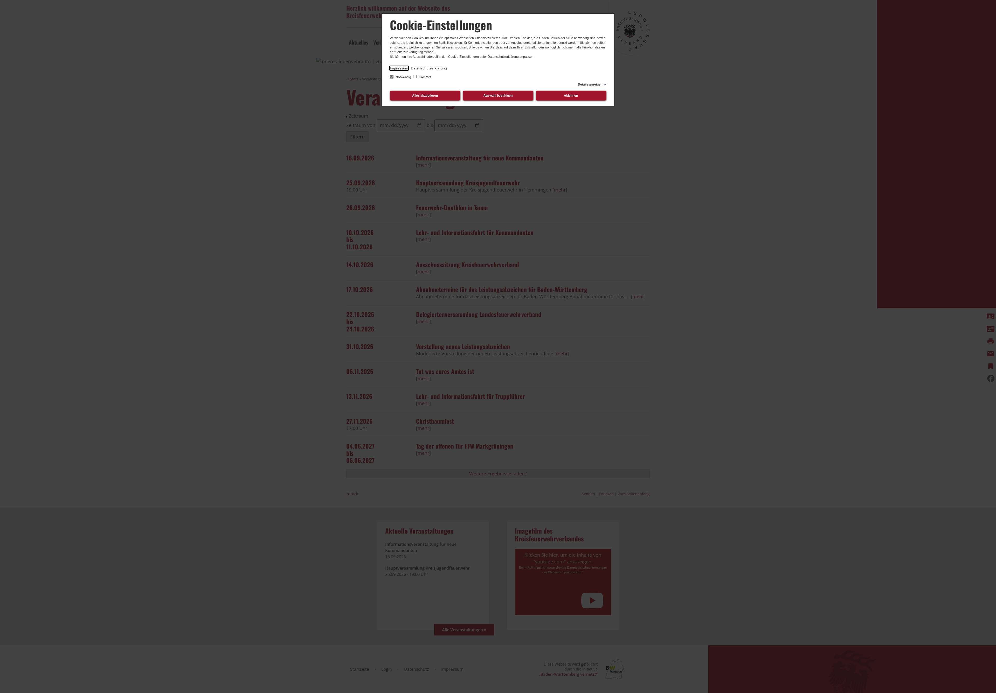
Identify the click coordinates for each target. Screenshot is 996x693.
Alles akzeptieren (425, 95)
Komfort (424, 77)
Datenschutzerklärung (429, 68)
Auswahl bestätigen (498, 95)
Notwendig (403, 77)
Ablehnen (571, 95)
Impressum (399, 68)
